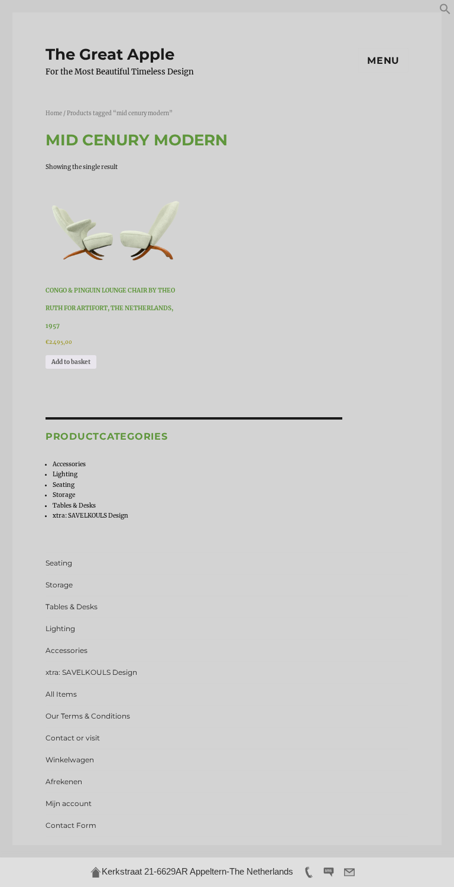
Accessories (69, 464)
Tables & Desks (74, 505)
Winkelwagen (70, 759)
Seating (63, 485)
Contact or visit (73, 737)
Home (54, 113)
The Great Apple (110, 54)
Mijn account (69, 803)
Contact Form (71, 825)
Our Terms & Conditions (88, 715)
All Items (61, 694)
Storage (64, 495)
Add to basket (70, 362)
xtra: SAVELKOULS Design (90, 515)
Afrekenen (64, 781)
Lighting (65, 474)
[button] (445, 13)
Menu (383, 60)
